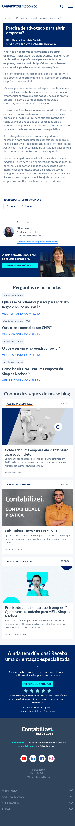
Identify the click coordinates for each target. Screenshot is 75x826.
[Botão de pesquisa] (61, 6)
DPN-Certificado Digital (37, 776)
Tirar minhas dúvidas (20, 265)
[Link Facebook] (42, 758)
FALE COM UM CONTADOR (37, 684)
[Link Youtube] (23, 758)
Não (29, 206)
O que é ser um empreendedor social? (31, 348)
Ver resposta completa (21, 313)
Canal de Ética (37, 773)
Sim (13, 206)
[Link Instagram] (51, 758)
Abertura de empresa (13, 295)
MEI (28, 320)
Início (7, 17)
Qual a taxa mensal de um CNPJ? (27, 327)
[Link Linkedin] (32, 758)
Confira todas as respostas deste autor (37, 241)
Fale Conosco (37, 769)
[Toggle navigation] (70, 6)
